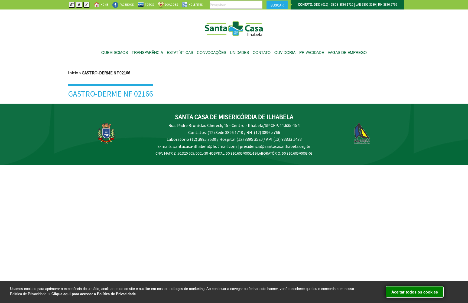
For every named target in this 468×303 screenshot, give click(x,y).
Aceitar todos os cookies (414, 292)
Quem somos (114, 52)
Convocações (211, 52)
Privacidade (311, 52)
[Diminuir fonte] (86, 4)
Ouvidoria (284, 52)
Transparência (147, 52)
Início (73, 72)
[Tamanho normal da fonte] (79, 4)
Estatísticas (180, 52)
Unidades (239, 52)
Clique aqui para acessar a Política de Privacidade (93, 294)
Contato (262, 52)
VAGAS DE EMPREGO (347, 52)
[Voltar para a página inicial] (234, 27)
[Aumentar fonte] (72, 4)
